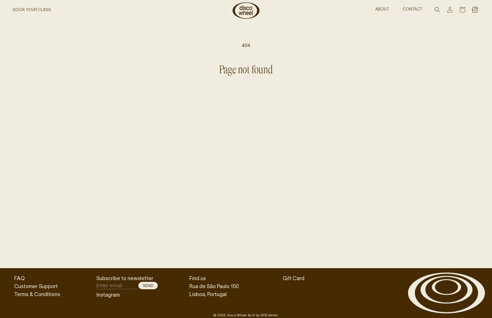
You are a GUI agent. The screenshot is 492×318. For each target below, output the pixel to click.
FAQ (19, 278)
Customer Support (36, 286)
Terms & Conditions (37, 294)
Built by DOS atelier (263, 315)
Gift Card (293, 278)
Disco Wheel (237, 315)
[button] (437, 9)
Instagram (108, 294)
